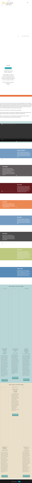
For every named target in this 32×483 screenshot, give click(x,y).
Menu (28, 3)
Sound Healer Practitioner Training (4, 350)
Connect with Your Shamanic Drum (15, 350)
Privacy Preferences (14, 481)
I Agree (19, 481)
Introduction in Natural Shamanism (4, 448)
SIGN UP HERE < (8, 68)
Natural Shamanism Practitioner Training (26, 350)
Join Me (8, 65)
